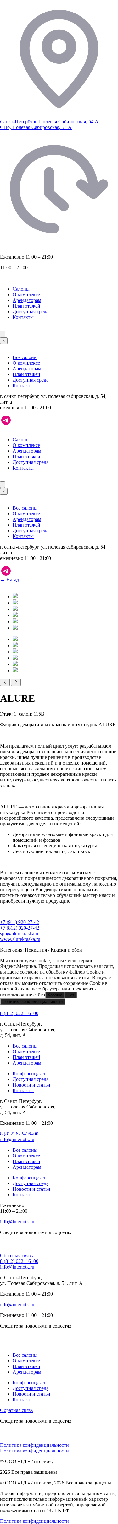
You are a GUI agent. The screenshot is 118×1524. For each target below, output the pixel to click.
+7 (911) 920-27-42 (19, 922)
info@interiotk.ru (17, 1139)
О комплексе (26, 294)
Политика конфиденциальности (33, 1001)
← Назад (9, 579)
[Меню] (2, 334)
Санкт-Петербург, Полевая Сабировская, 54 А (49, 121)
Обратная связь (16, 1255)
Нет (70, 995)
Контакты (23, 317)
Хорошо (55, 995)
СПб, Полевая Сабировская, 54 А (36, 127)
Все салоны (25, 357)
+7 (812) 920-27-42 (19, 928)
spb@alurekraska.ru (20, 933)
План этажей (26, 306)
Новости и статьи (31, 1084)
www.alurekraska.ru (20, 939)
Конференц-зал (29, 1073)
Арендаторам (27, 300)
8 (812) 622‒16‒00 (19, 1013)
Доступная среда (30, 311)
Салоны (21, 289)
